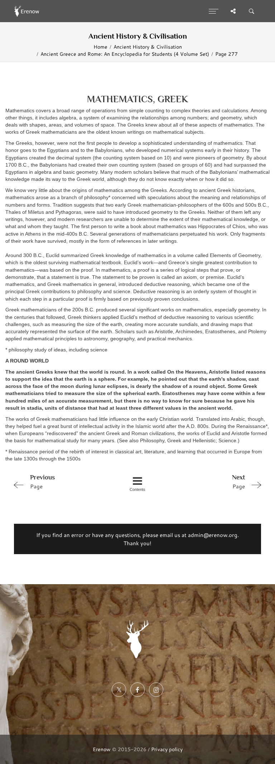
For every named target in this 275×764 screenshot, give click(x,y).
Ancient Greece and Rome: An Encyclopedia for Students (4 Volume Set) (124, 54)
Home (100, 47)
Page (42, 482)
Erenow (102, 749)
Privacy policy (167, 749)
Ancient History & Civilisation (148, 47)
